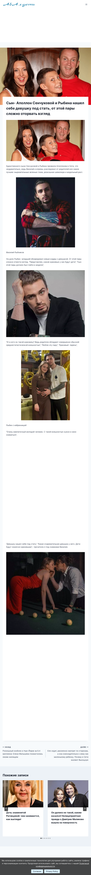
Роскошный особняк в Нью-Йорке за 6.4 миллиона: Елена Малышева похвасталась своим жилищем (23, 752)
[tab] (41, 838)
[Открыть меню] (86, 4)
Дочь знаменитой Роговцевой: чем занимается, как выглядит (23, 816)
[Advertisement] (45, 25)
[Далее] (85, 808)
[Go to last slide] (6, 808)
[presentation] (23, 793)
